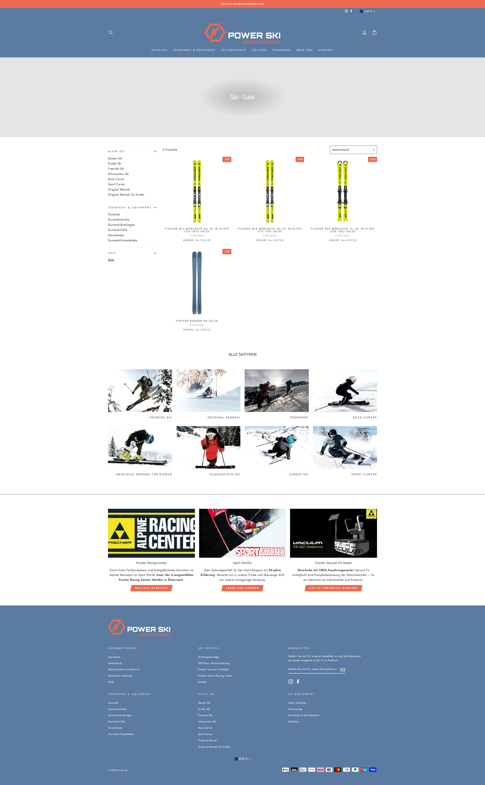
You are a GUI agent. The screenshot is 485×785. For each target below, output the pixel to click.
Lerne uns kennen (242, 588)
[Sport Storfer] (242, 533)
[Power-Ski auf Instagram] (290, 681)
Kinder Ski (115, 164)
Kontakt (326, 50)
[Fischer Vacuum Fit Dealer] (333, 533)
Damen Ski (115, 158)
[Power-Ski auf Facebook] (298, 681)
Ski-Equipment (234, 50)
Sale (112, 253)
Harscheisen (116, 235)
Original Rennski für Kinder (126, 195)
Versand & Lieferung (120, 676)
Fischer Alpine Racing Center (215, 676)
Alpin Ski (159, 50)
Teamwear (281, 50)
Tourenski (114, 214)
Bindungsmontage (208, 657)
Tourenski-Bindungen (121, 225)
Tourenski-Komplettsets (122, 240)
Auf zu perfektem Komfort (333, 588)
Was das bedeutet (151, 588)
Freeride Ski (116, 169)
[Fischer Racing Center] (151, 533)
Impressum (114, 657)
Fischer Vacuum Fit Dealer (213, 669)
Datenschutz (115, 663)
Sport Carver (116, 184)
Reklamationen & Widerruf (123, 669)
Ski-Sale (260, 50)
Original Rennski (119, 189)
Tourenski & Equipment (194, 50)
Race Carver (116, 179)
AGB (110, 682)
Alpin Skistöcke (297, 703)
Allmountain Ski (118, 174)
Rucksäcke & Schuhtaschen (304, 715)
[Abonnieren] (342, 669)
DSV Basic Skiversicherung (214, 663)
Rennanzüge (295, 709)
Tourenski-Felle (117, 230)
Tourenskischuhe (118, 220)
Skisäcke (293, 721)
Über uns (304, 50)
